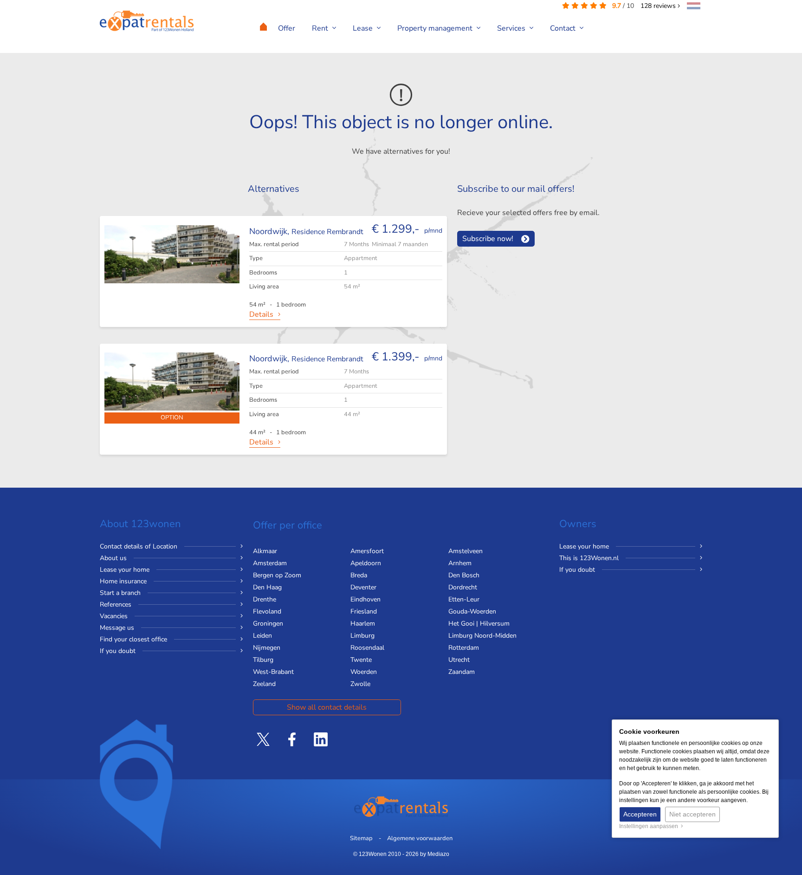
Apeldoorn (365, 563)
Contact (563, 28)
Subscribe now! (487, 239)
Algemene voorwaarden (420, 838)
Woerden (363, 671)
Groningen (268, 623)
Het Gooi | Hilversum (479, 623)
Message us (117, 627)
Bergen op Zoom (277, 575)
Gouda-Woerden (472, 611)
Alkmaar (265, 551)
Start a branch (120, 592)
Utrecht (459, 659)
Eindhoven (365, 599)
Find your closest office (133, 639)
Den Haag (267, 587)
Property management (435, 28)
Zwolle (360, 683)
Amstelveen (465, 551)
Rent (321, 28)
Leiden (262, 635)
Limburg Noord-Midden (482, 635)
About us (113, 558)
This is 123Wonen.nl (589, 558)
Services (512, 28)
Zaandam (461, 671)
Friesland (363, 611)
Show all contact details (327, 707)
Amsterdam (270, 563)
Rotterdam (463, 647)
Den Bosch (463, 575)
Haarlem (362, 623)
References (115, 604)
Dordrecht (462, 587)
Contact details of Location (138, 546)
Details (261, 314)
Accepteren (640, 814)
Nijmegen (266, 647)
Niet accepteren (692, 814)
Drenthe (264, 599)
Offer (286, 28)
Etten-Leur (463, 599)
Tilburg (263, 659)
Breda (358, 575)
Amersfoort (367, 551)
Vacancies (114, 616)
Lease (364, 28)
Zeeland (264, 683)
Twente (361, 659)
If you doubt (118, 650)
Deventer (363, 587)
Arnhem (460, 563)
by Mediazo (434, 854)
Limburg (362, 635)
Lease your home (124, 569)
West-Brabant (273, 671)
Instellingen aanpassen (650, 826)
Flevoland (267, 611)
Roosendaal (367, 647)
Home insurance (123, 581)
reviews (659, 5)
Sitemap (361, 838)
